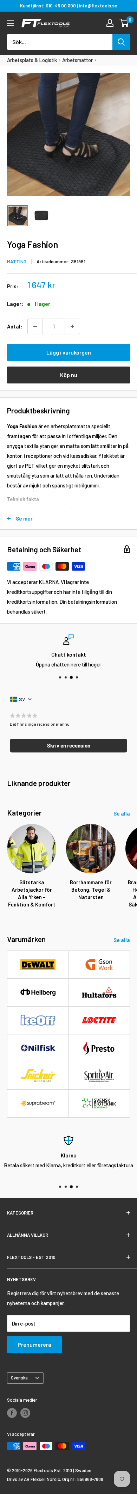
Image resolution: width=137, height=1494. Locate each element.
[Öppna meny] (10, 23)
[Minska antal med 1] (35, 326)
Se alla (121, 813)
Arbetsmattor (77, 60)
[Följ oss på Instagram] (25, 1413)
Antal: (14, 326)
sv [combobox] (22, 699)
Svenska (19, 1378)
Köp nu (68, 374)
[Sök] (121, 42)
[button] (68, 746)
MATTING (16, 261)
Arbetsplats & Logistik (32, 60)
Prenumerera (34, 1344)
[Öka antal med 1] (72, 326)
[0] (124, 23)
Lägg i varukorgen (68, 352)
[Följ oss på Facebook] (12, 1413)
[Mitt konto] (109, 23)
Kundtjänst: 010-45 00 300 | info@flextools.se (68, 5)
